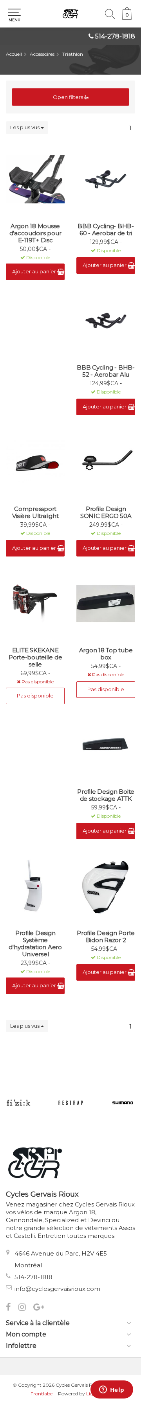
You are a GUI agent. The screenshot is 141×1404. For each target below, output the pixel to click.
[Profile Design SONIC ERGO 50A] (105, 462)
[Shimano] (122, 1103)
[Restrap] (70, 1103)
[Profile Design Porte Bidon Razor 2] (105, 886)
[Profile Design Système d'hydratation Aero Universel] (35, 886)
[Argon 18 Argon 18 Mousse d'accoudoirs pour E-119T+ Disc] (35, 179)
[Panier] (127, 17)
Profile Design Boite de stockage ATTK (105, 795)
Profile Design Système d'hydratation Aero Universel (35, 944)
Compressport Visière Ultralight (35, 512)
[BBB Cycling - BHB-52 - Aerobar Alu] (105, 321)
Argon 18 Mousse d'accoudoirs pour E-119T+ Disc (35, 233)
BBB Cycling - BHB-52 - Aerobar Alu (106, 371)
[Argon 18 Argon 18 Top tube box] (105, 603)
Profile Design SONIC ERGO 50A (106, 512)
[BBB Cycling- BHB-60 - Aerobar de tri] (105, 179)
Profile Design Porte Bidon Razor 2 (106, 937)
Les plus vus (25, 127)
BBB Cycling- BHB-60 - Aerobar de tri (106, 230)
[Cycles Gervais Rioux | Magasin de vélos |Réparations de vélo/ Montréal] (70, 14)
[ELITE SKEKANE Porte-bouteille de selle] (35, 603)
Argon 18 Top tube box (106, 654)
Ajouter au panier (34, 271)
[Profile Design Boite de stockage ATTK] (105, 745)
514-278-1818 (115, 36)
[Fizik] (18, 1103)
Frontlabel (42, 1394)
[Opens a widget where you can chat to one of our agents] (111, 1390)
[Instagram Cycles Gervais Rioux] (25, 1308)
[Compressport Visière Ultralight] (35, 462)
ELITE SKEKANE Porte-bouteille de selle (35, 657)
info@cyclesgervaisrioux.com (57, 1288)
